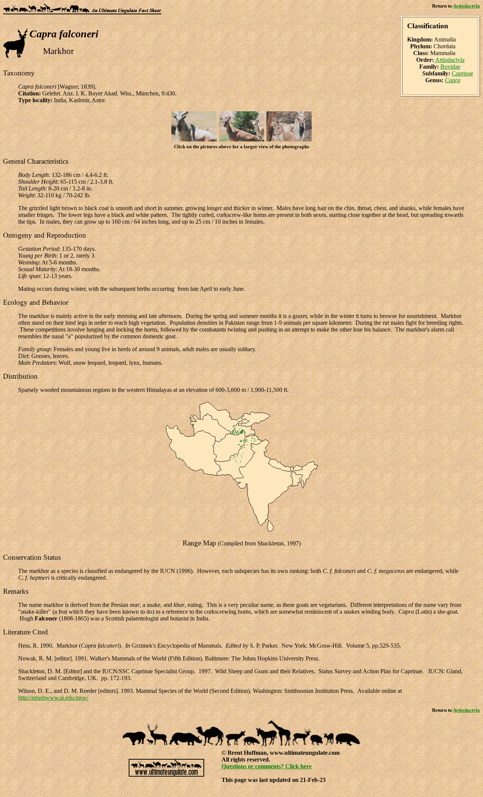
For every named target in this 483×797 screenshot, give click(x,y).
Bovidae (450, 66)
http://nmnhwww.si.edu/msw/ (53, 697)
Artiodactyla (466, 6)
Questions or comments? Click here (267, 766)
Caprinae (462, 73)
